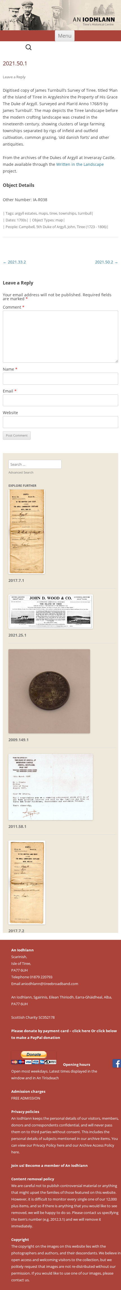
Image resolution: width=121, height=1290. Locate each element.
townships (67, 213)
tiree (53, 213)
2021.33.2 (14, 262)
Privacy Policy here (48, 1145)
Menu (64, 35)
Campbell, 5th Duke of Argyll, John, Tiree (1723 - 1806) (63, 226)
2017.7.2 (16, 930)
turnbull (84, 213)
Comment (13, 307)
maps (43, 213)
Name (10, 369)
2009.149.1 (18, 739)
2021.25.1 (17, 635)
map (59, 219)
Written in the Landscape (80, 164)
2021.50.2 (106, 262)
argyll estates (26, 213)
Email (10, 391)
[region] (60, 15)
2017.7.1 (16, 580)
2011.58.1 (17, 826)
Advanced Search (20, 472)
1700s (21, 219)
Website (10, 412)
